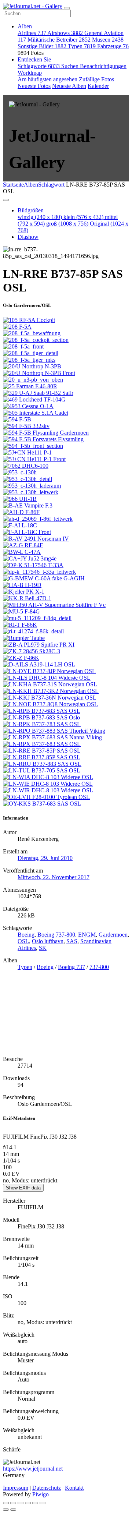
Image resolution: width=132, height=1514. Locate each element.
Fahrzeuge (113, 46)
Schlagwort (51, 184)
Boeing (26, 934)
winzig (40, 217)
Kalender (98, 86)
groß (67, 223)
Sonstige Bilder (42, 46)
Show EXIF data (23, 1188)
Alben (25, 26)
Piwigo (40, 1494)
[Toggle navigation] (67, 8)
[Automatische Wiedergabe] (42, 1503)
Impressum (15, 1488)
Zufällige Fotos (96, 79)
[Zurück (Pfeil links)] (6, 1509)
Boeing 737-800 (56, 934)
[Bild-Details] (35, 1503)
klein (83, 217)
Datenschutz (46, 1488)
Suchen (70, 66)
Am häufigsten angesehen (47, 79)
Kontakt (74, 1488)
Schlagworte (39, 66)
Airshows (65, 33)
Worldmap (30, 73)
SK (43, 948)
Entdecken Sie (34, 59)
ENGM (87, 934)
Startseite (13, 184)
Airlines (32, 33)
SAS (71, 941)
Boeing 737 (71, 967)
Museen (108, 39)
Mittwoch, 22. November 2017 (53, 877)
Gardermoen (113, 934)
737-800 (99, 967)
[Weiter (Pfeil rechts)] (13, 1509)
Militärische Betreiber (59, 39)
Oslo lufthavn (47, 941)
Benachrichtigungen (103, 66)
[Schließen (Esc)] (6, 1503)
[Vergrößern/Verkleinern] (28, 1503)
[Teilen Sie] (13, 1503)
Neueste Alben (69, 86)
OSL (23, 941)
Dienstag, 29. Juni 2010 (45, 858)
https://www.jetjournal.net (33, 1468)
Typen (82, 46)
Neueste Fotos (34, 86)
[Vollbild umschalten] (20, 1503)
